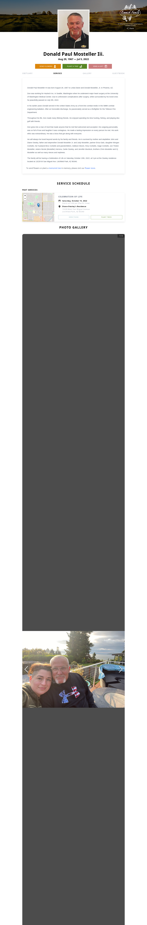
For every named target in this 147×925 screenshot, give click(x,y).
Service (57, 73)
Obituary (27, 73)
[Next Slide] (121, 669)
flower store (90, 168)
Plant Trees (106, 217)
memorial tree (55, 168)
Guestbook (118, 73)
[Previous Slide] (26, 669)
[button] (38, 205)
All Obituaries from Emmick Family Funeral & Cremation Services (130, 24)
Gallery (87, 73)
